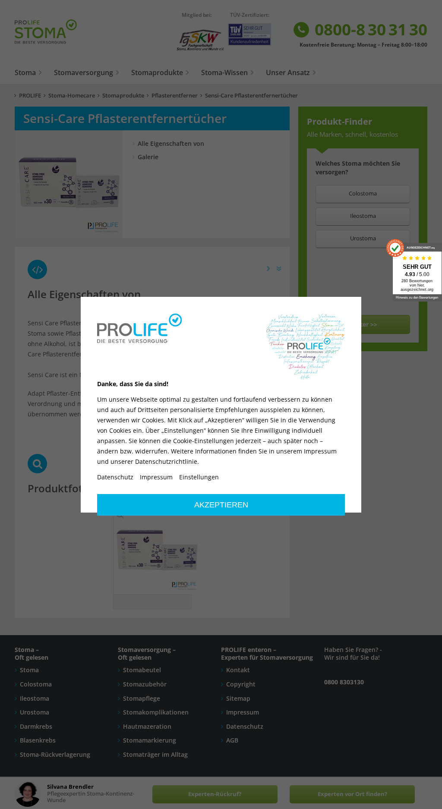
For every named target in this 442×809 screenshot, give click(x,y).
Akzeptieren (221, 505)
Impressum (156, 477)
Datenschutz (115, 477)
